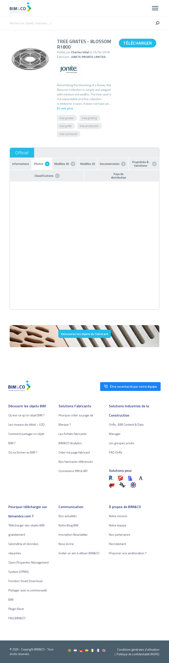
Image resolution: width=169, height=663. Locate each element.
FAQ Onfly (115, 452)
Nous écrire (66, 543)
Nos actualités (68, 516)
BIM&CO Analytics (70, 443)
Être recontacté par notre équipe (133, 386)
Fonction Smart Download (25, 581)
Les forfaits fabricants (73, 433)
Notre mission (118, 516)
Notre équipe (117, 525)
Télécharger (137, 43)
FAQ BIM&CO (17, 618)
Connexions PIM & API (73, 471)
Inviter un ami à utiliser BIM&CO (79, 553)
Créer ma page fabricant (74, 452)
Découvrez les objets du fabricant (84, 334)
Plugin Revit (16, 608)
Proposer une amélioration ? (128, 553)
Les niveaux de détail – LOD (26, 424)
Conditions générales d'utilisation (138, 649)
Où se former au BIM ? (22, 452)
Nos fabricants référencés (76, 461)
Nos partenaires (119, 534)
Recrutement (117, 543)
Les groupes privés (121, 443)
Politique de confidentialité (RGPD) (138, 654)
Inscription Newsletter (73, 534)
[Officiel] (22, 153)
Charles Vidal (80, 52)
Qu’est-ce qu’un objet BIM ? (26, 415)
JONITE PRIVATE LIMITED (88, 56)
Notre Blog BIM (68, 525)
